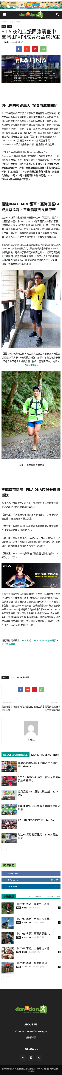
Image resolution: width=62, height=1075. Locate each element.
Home (4, 21)
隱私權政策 (31, 1037)
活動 (9, 26)
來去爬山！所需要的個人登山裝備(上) (16, 708)
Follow (54, 880)
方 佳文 (7, 42)
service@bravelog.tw (37, 1031)
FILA (12, 677)
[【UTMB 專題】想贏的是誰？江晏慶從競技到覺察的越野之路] (8, 938)
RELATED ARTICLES (15, 754)
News (4, 770)
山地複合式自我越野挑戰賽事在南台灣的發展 (45, 708)
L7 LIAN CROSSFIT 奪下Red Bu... (37, 820)
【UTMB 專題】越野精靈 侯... (32, 963)
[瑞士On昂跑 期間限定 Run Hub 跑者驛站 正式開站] (9, 838)
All (29, 896)
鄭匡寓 (24, 908)
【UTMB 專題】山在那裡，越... (33, 948)
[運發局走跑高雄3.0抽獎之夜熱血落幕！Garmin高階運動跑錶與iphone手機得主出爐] (9, 766)
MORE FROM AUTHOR (45, 754)
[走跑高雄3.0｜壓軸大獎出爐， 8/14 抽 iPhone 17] (9, 795)
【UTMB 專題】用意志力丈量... (33, 918)
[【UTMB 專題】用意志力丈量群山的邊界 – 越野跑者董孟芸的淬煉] (8, 923)
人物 (18, 908)
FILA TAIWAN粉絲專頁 (44, 640)
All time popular (53, 896)
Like (56, 873)
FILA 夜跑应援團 (23, 677)
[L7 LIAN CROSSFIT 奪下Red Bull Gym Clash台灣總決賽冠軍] (9, 824)
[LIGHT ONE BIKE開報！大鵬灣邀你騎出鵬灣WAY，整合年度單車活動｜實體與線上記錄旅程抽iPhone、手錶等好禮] (9, 809)
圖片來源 (30, 365)
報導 (3, 26)
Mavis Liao (26, 922)
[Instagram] (31, 1058)
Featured (38, 896)
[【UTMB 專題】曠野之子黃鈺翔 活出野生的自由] (8, 908)
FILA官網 (26, 640)
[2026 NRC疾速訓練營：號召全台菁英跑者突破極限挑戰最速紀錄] (9, 781)
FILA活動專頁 (8, 644)
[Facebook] (23, 1058)
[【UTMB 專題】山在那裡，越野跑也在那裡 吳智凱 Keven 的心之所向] (8, 953)
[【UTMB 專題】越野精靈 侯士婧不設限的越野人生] (8, 968)
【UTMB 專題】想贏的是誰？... (33, 933)
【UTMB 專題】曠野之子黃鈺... (33, 904)
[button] (58, 15)
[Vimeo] (39, 1058)
